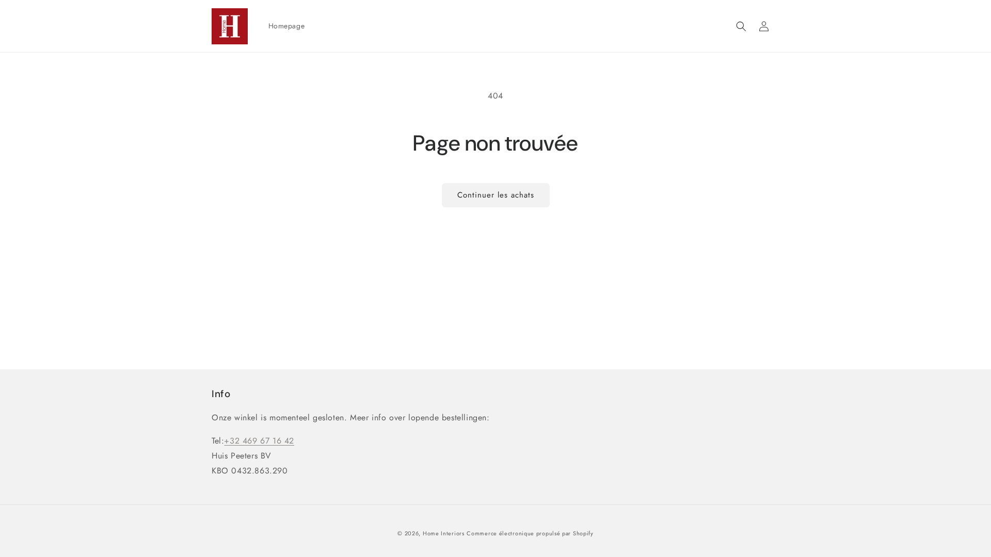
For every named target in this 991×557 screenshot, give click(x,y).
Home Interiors (444, 533)
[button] (741, 26)
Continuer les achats (495, 195)
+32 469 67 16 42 (259, 441)
